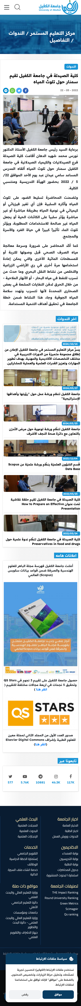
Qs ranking (71, 914)
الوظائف (32, 864)
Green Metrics (69, 903)
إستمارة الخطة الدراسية (23, 859)
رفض (25, 994)
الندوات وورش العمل (65, 836)
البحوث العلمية (28, 831)
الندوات (71, 66)
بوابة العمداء (70, 853)
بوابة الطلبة (71, 864)
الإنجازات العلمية (28, 836)
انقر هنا (41, 689)
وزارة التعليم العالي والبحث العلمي (22, 894)
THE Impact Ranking (65, 892)
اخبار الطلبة (71, 831)
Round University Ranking (61, 898)
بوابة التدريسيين (69, 859)
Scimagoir (72, 909)
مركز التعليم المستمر (52, 33)
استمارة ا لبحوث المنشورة (62, 875)
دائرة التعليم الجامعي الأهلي (24, 904)
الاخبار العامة (70, 825)
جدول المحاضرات (67, 869)
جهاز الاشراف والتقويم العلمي (24, 934)
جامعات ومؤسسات (25, 912)
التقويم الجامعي (27, 853)
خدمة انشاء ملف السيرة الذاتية (23, 872)
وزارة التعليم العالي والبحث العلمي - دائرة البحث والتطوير (22, 922)
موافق (58, 994)
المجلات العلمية (28, 825)
